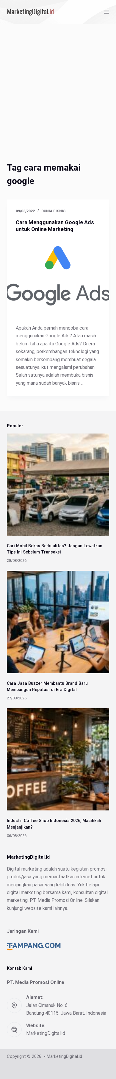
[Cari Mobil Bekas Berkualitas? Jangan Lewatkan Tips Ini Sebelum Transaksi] (58, 485)
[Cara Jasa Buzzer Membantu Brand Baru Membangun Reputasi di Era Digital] (58, 622)
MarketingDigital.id (45, 1033)
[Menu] (106, 12)
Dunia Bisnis (53, 211)
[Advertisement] (58, 85)
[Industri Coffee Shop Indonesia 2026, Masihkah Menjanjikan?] (58, 759)
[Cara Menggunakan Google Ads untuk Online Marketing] (58, 277)
